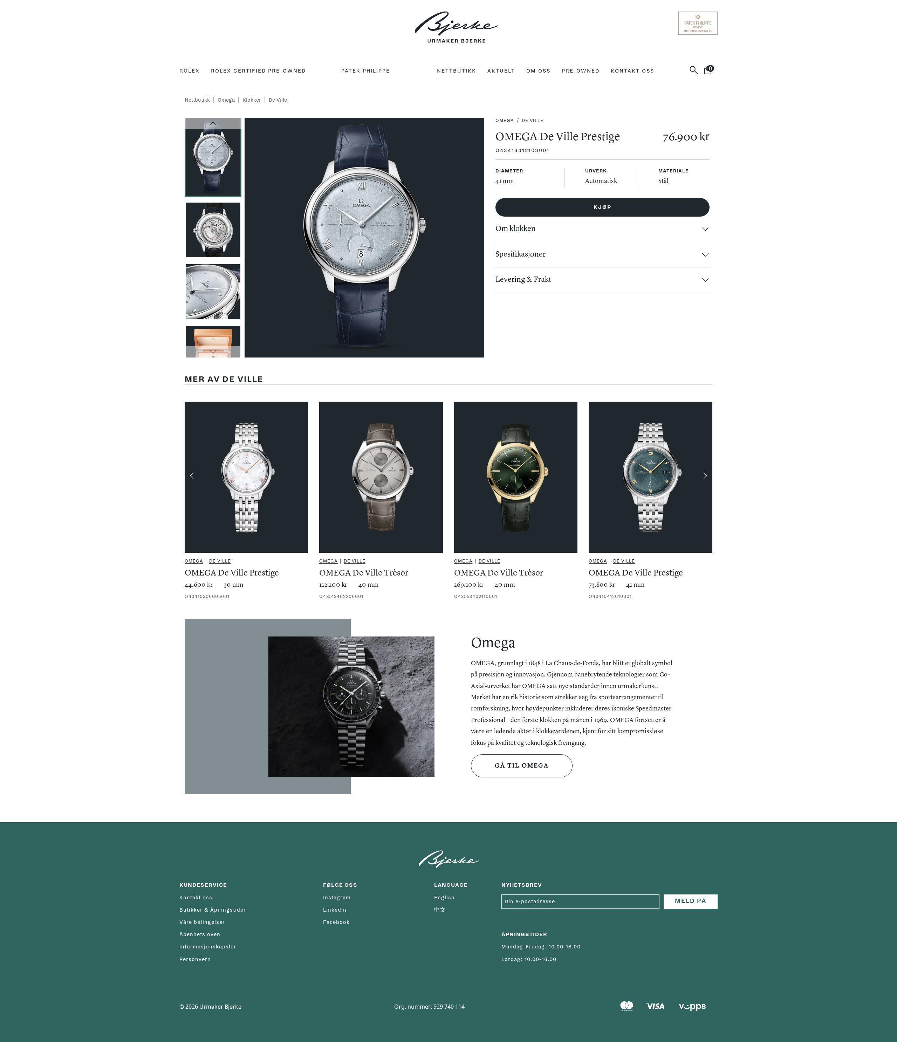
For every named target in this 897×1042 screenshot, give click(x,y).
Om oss (538, 71)
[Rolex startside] (207, 23)
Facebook (336, 922)
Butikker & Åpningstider (212, 910)
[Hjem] (456, 23)
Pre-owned (581, 71)
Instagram (337, 897)
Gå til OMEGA (522, 766)
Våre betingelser (202, 922)
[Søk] (697, 70)
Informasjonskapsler (207, 946)
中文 (440, 910)
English (444, 897)
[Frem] (705, 476)
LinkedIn (335, 910)
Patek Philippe (365, 71)
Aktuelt (501, 71)
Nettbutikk (456, 71)
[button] (213, 123)
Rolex (189, 71)
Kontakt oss (632, 71)
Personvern (195, 959)
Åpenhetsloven (199, 934)
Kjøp (602, 207)
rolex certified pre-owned (258, 71)
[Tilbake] (192, 476)
